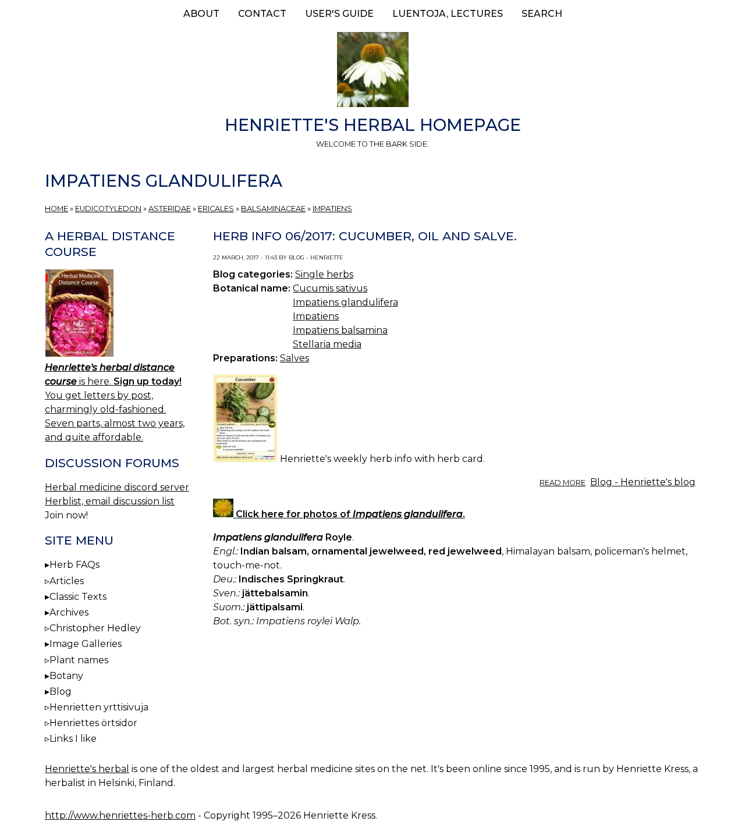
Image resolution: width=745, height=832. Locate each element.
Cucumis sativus (330, 288)
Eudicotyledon (108, 208)
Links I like (73, 738)
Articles (66, 580)
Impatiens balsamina (340, 330)
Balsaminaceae (273, 208)
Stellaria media (327, 344)
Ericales (216, 208)
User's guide (339, 13)
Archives (68, 612)
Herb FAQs (74, 564)
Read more (563, 482)
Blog (60, 691)
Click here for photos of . (349, 514)
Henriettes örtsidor (93, 722)
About (201, 13)
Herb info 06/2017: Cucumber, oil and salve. (365, 236)
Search (542, 13)
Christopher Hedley (95, 628)
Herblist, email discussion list (110, 501)
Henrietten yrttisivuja (98, 707)
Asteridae (169, 208)
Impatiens (332, 208)
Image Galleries (85, 643)
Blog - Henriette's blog (643, 482)
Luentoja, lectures (447, 13)
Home (56, 208)
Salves (294, 358)
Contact (262, 13)
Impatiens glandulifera (345, 302)
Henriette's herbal (87, 768)
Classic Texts (78, 596)
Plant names (78, 660)
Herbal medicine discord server (117, 487)
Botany (66, 675)
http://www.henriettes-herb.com (120, 815)
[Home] (372, 71)
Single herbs (324, 274)
